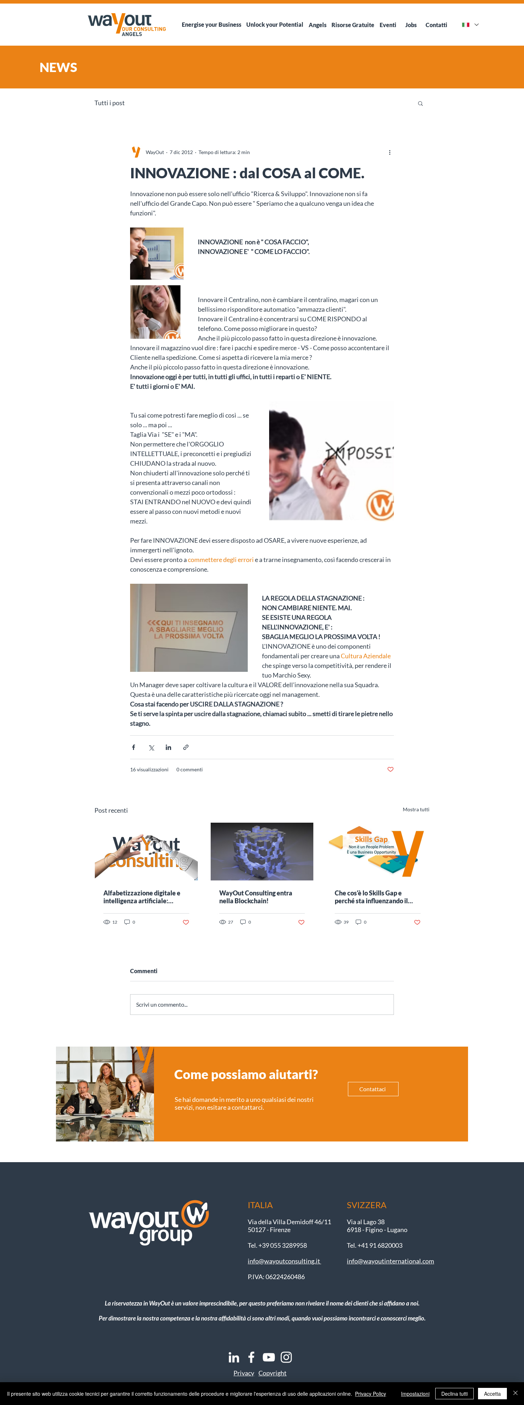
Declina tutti (454, 1393)
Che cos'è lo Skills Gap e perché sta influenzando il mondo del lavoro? (371, 897)
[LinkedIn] (233, 1357)
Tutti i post (109, 103)
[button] (420, 103)
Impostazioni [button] (415, 1393)
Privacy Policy (370, 1393)
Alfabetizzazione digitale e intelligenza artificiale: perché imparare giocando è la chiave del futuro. (143, 897)
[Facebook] (251, 1357)
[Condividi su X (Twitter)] (151, 747)
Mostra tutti (416, 809)
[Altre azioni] (389, 152)
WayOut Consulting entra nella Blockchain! (255, 897)
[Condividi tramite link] (186, 747)
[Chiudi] (515, 1393)
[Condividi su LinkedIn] (168, 747)
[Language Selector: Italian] (470, 24)
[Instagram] (286, 1357)
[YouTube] (268, 1357)
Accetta (492, 1393)
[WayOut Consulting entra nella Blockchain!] (262, 851)
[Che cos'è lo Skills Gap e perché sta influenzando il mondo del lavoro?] (377, 851)
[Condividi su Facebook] (133, 747)
